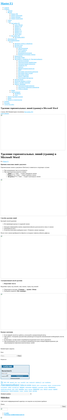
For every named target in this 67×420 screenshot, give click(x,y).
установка (26, 391)
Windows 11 (18, 32)
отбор (13, 389)
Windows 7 (18, 28)
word (2, 113)
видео (38, 385)
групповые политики (56, 385)
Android (10, 11)
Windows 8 (18, 29)
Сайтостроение (15, 92)
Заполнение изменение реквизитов (28, 87)
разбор (41, 389)
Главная (6, 7)
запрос (22, 387)
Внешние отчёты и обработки (23, 43)
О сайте (6, 413)
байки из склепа (25, 385)
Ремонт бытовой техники (15, 96)
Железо (10, 12)
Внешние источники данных (26, 54)
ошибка (21, 389)
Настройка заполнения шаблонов (28, 71)
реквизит (50, 389)
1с (2, 382)
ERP (8, 382)
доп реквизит (4, 387)
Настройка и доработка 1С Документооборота (28, 59)
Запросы (20, 67)
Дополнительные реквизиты (26, 64)
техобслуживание (14, 391)
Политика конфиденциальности (14, 414)
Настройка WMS (20, 57)
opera (19, 382)
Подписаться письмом (15, 378)
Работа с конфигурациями (22, 82)
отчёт (16, 389)
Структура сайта (9, 104)
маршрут (34, 387)
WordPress (18, 93)
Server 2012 (18, 34)
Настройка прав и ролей (25, 73)
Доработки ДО (22, 65)
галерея (49, 385)
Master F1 (6, 161)
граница (6, 113)
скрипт (55, 389)
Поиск (3, 404)
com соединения (23, 48)
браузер (34, 385)
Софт (9, 21)
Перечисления (19, 79)
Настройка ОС (15, 23)
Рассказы (7, 103)
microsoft (12, 382)
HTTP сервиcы (22, 50)
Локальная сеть (12, 39)
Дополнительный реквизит (26, 85)
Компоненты (18, 56)
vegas (27, 382)
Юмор (9, 98)
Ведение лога (19, 45)
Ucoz (16, 95)
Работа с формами (20, 84)
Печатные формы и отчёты (23, 81)
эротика (35, 391)
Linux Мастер (19, 25)
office (16, 382)
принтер (36, 389)
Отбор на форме (23, 89)
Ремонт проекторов (17, 18)
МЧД (19, 70)
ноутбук (46, 387)
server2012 (23, 382)
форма (30, 391)
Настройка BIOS (20, 37)
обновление (51, 387)
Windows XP (18, 26)
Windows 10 (18, 31)
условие (21, 391)
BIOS (5, 382)
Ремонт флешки (16, 17)
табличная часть (5, 391)
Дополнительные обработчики (27, 62)
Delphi (13, 90)
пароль (26, 389)
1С (12, 42)
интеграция (28, 387)
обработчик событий (6, 389)
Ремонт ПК (14, 14)
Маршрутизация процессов (26, 68)
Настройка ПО (15, 36)
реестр (46, 389)
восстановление (43, 385)
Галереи (6, 101)
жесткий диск (15, 387)
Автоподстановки (23, 61)
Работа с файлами (23, 76)
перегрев (30, 389)
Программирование (13, 40)
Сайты (10, 20)
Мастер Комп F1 (7, 371)
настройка (40, 387)
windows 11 (38, 382)
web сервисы (22, 51)
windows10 (32, 382)
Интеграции (18, 46)
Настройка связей (23, 75)
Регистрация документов (25, 78)
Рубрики (6, 9)
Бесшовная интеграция (25, 53)
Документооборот (10, 384)
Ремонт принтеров (16, 15)
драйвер (9, 387)
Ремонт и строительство (15, 100)
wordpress (48, 382)
